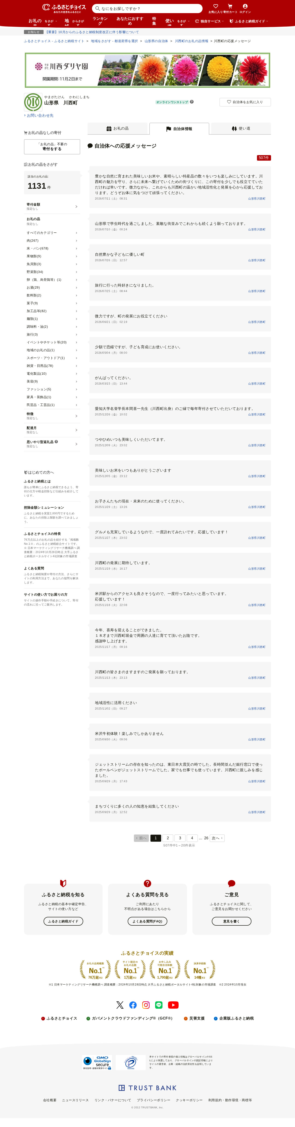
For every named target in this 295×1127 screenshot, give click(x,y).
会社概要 (49, 1100)
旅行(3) (32, 334)
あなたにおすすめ (130, 21)
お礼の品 (41, 22)
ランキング (100, 21)
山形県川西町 (257, 198)
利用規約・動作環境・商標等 (230, 1100)
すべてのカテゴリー (42, 233)
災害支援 (197, 1018)
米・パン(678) (38, 248)
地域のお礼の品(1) (41, 350)
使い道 (175, 22)
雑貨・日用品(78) (40, 366)
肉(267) (32, 240)
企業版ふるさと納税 (236, 1018)
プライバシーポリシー (154, 1100)
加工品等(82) (37, 311)
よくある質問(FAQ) (147, 921)
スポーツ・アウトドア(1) (46, 358)
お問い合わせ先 (40, 115)
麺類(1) (32, 319)
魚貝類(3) (34, 264)
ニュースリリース (75, 1100)
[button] (192, 102)
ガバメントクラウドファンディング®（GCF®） (133, 1018)
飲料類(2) (34, 295)
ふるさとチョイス (62, 1018)
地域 (74, 22)
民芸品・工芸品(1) (41, 405)
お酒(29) (33, 287)
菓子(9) (32, 303)
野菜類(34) (35, 272)
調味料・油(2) (37, 326)
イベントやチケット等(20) (47, 342)
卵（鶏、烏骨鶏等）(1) (44, 279)
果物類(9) (34, 256)
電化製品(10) (37, 373)
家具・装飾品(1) (39, 397)
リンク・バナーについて (112, 1100)
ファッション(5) (39, 389)
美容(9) (32, 381)
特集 (154, 21)
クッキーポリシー (189, 1100)
